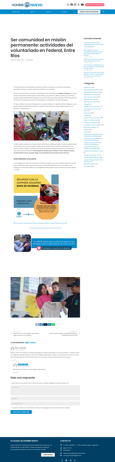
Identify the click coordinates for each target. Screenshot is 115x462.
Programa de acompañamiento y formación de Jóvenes (93, 139)
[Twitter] (78, 4)
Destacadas (87, 113)
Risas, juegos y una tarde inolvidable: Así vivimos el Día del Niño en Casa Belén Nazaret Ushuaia (93, 52)
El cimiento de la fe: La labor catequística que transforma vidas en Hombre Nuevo (94, 44)
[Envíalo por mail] (37, 324)
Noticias (86, 130)
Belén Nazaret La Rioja (90, 97)
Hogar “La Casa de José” (91, 120)
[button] (103, 12)
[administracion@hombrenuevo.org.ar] (61, 453)
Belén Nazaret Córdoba (91, 94)
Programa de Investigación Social (93, 151)
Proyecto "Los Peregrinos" (91, 155)
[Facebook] (71, 4)
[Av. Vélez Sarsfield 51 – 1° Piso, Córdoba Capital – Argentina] (61, 445)
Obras (85, 132)
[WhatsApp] (68, 4)
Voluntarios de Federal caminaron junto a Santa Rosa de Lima (94, 60)
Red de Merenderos (89, 164)
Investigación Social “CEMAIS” (92, 125)
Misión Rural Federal (90, 127)
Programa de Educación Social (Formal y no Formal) (92, 143)
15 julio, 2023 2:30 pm (20, 350)
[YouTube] (82, 4)
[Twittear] (45, 324)
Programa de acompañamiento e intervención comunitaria (93, 135)
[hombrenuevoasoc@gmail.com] (61, 455)
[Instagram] (75, 4)
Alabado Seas (88, 87)
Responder (13, 360)
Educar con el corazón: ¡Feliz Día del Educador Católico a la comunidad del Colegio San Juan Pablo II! (94, 74)
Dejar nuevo (30, 342)
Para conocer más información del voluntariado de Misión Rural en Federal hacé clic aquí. (41, 223)
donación (86, 115)
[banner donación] (45, 243)
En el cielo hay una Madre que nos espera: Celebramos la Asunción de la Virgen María (94, 66)
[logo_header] (27, 4)
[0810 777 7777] (61, 448)
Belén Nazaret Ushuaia (90, 102)
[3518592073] (61, 450)
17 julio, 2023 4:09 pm (23, 366)
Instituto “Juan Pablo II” (91, 122)
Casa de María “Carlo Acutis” (92, 106)
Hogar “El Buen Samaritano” (92, 118)
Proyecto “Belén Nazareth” (92, 157)
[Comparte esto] (41, 324)
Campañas (87, 104)
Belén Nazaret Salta (89, 99)
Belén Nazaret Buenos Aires (92, 90)
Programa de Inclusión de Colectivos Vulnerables (91, 147)
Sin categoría (87, 166)
